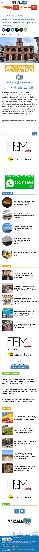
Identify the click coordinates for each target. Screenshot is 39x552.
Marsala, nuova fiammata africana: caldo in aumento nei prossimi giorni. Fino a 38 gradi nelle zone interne (24, 455)
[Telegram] (12, 30)
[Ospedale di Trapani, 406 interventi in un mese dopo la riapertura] (7, 215)
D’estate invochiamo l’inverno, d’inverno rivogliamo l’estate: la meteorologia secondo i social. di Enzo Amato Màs (19, 381)
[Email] (17, 30)
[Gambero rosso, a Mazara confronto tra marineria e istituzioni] (7, 228)
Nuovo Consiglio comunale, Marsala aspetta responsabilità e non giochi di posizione (18, 400)
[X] (8, 30)
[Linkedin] (17, 530)
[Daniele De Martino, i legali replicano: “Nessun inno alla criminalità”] (7, 275)
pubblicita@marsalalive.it (21, 549)
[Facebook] (4, 30)
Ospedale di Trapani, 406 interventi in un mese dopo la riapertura (24, 215)
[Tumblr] (27, 530)
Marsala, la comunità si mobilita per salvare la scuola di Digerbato (25, 443)
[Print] (21, 30)
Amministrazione (18, 15)
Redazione (5, 34)
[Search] (34, 133)
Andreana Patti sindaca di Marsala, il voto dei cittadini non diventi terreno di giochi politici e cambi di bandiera (19, 391)
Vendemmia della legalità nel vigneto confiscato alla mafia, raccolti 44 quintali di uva (24, 430)
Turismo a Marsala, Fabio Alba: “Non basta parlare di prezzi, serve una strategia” (24, 313)
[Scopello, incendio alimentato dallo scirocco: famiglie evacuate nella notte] (7, 202)
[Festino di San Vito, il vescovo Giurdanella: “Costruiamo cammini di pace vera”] (7, 468)
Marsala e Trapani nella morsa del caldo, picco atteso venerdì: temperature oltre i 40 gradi (25, 417)
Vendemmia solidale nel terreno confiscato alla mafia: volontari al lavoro (25, 253)
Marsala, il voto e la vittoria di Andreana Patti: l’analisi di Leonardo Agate (24, 325)
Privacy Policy (7, 539)
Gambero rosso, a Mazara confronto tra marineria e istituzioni (23, 228)
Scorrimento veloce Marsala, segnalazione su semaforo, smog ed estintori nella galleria (25, 288)
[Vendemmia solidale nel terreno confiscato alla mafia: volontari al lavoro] (7, 253)
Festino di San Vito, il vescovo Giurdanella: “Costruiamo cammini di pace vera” (24, 468)
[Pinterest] (22, 530)
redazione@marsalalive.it (13, 546)
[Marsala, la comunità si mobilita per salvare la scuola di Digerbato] (7, 443)
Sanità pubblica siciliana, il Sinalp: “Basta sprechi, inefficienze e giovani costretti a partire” (25, 300)
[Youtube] (22, 511)
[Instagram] (12, 530)
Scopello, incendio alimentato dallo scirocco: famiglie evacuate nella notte (24, 202)
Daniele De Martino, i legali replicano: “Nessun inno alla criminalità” (23, 275)
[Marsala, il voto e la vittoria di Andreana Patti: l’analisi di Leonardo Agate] (7, 325)
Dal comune (9, 15)
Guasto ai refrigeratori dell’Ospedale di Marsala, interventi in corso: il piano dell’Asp (23, 241)
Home (3, 15)
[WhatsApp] (25, 30)
